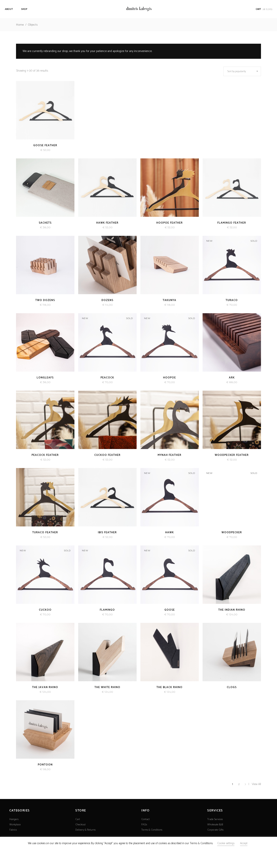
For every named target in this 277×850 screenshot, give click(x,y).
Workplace (15, 825)
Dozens (107, 300)
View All (256, 784)
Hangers (13, 819)
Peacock (107, 378)
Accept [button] (243, 843)
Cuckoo (45, 610)
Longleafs (45, 378)
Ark (232, 378)
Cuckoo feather (107, 455)
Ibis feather (107, 532)
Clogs (232, 687)
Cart (77, 819)
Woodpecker (232, 532)
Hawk (169, 532)
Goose (170, 610)
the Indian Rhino (231, 610)
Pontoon (45, 765)
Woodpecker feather (232, 455)
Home (20, 24)
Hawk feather (107, 223)
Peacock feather (45, 455)
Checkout (80, 825)
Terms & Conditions (151, 830)
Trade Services (215, 819)
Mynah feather (169, 455)
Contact (145, 819)
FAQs (144, 825)
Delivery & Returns (85, 830)
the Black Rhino (170, 687)
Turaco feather (45, 532)
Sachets (45, 223)
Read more (38, 150)
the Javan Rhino (45, 687)
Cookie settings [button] (225, 843)
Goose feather (45, 145)
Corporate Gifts (215, 830)
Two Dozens (45, 300)
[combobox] (242, 71)
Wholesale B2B (215, 825)
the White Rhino (107, 687)
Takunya (169, 300)
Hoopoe (169, 378)
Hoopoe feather (169, 223)
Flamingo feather (231, 223)
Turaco (232, 300)
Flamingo (107, 610)
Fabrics (13, 830)
